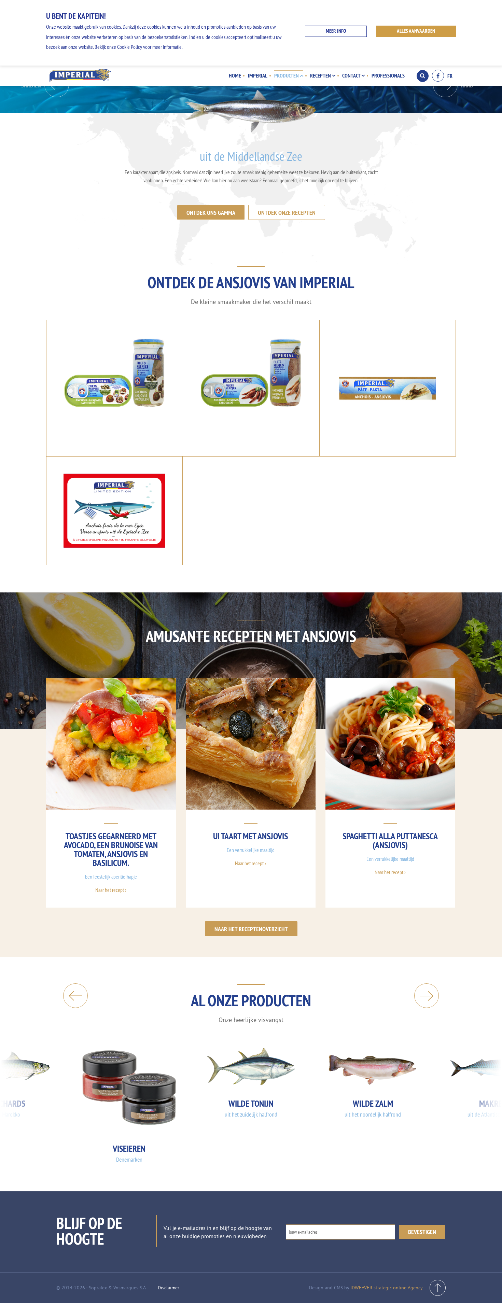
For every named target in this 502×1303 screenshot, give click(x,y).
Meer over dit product (114, 419)
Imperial (257, 75)
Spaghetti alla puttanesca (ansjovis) (390, 840)
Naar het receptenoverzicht (251, 929)
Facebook (438, 76)
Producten (287, 75)
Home (235, 75)
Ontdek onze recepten (287, 212)
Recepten (321, 75)
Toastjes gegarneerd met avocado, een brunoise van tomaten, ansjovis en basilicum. (111, 849)
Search (423, 76)
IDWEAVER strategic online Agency (386, 1288)
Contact (351, 75)
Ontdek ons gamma (210, 212)
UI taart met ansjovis (250, 836)
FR (449, 75)
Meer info (336, 31)
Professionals (388, 75)
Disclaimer (168, 1288)
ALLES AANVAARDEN (416, 31)
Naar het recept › (110, 889)
